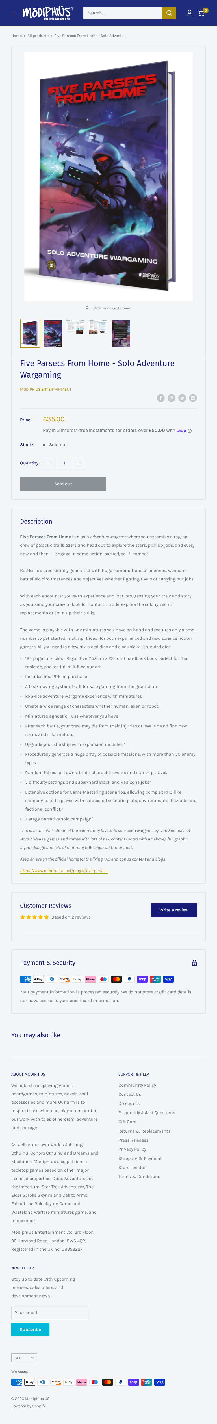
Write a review (173, 910)
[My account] (189, 13)
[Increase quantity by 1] (79, 463)
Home (16, 35)
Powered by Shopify (28, 1406)
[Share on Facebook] (161, 398)
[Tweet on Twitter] (182, 398)
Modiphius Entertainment (45, 389)
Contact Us (129, 1094)
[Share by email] (193, 398)
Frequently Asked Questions (146, 1112)
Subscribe (30, 1329)
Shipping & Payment (140, 1158)
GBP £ (19, 1358)
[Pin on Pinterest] (171, 398)
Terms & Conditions (139, 1176)
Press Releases (133, 1140)
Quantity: (30, 463)
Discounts (129, 1103)
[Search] (169, 13)
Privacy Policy (132, 1149)
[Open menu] (14, 13)
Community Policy (137, 1085)
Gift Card (127, 1121)
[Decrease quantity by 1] (49, 463)
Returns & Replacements (144, 1131)
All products (38, 35)
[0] (201, 13)
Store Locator (132, 1167)
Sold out (63, 484)
